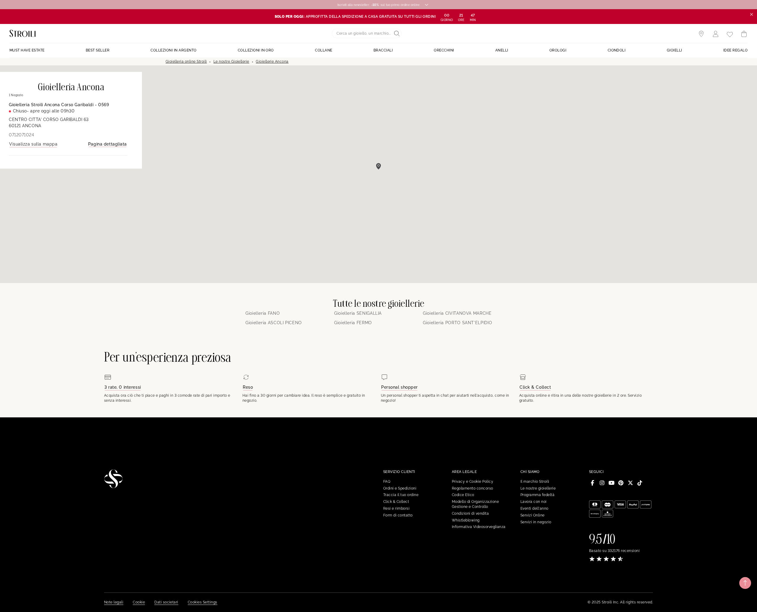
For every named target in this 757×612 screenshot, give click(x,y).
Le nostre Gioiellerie (231, 61)
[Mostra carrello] (744, 34)
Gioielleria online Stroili (186, 61)
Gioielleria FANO (262, 313)
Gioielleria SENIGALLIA (358, 313)
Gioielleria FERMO (353, 322)
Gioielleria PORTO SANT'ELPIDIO (457, 322)
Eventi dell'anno (534, 508)
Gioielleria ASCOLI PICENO (273, 322)
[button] (378, 166)
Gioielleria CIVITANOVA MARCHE (457, 313)
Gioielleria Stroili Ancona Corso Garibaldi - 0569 (59, 104)
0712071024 (21, 135)
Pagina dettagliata (107, 144)
